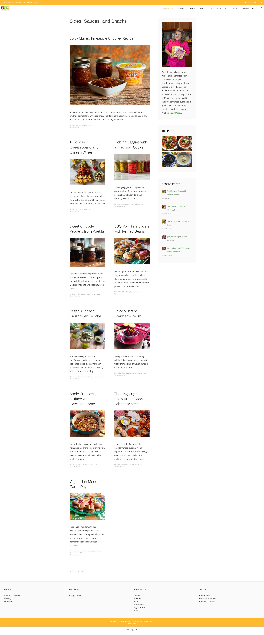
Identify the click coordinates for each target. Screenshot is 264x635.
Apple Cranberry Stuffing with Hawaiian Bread (83, 398)
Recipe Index (75, 595)
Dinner (74, 551)
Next (84, 571)
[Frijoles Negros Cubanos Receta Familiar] (169, 160)
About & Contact (12, 595)
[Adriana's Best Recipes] (5, 8)
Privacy (7, 598)
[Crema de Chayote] (184, 160)
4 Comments (75, 127)
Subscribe (9, 601)
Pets (136, 601)
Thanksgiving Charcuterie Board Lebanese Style (129, 398)
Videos (203, 8)
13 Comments (121, 375)
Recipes (166, 8)
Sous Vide (141, 204)
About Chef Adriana (31, 2)
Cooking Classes (249, 8)
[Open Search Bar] (261, 8)
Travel (193, 8)
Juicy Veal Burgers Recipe (177, 236)
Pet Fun (180, 8)
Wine (89, 209)
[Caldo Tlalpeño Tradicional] (184, 144)
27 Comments (76, 555)
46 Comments (121, 206)
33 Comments (76, 296)
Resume (18, 2)
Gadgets (119, 204)
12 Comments (76, 379)
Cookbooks (204, 595)
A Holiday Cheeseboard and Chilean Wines (84, 147)
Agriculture (139, 607)
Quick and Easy (121, 292)
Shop (235, 8)
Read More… (176, 112)
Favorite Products (207, 598)
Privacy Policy (7, 2)
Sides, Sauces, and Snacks (79, 125)
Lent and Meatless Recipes (80, 377)
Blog (227, 8)
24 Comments (121, 466)
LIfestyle (214, 8)
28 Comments (76, 466)
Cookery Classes (207, 601)
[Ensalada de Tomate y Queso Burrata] (169, 144)
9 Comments (120, 294)
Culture (74, 294)
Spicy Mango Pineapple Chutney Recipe (101, 38)
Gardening (139, 604)
